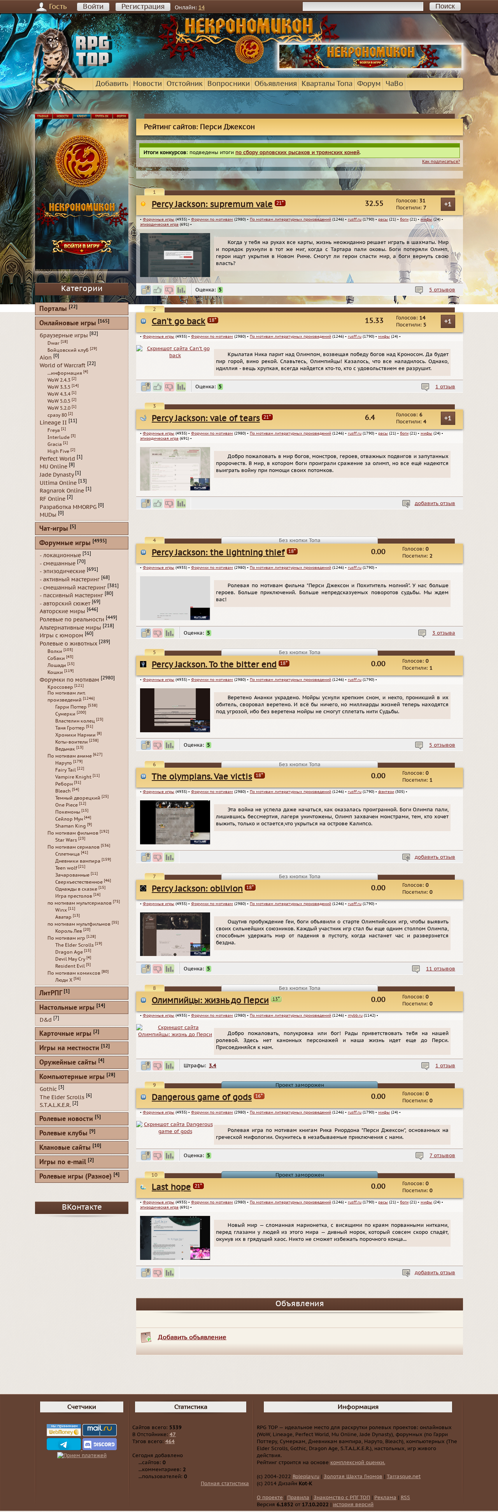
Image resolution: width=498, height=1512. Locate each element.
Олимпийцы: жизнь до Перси (210, 1000)
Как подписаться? (441, 161)
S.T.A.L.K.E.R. (55, 1105)
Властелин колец (75, 721)
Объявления (275, 84)
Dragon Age (69, 952)
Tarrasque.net (404, 1476)
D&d (46, 1020)
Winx (61, 910)
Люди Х (63, 980)
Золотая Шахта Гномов (353, 1476)
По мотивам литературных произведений (290, 219)
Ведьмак (65, 749)
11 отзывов (440, 969)
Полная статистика (225, 1483)
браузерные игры (64, 335)
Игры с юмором (61, 635)
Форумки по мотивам (212, 219)
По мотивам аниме (69, 756)
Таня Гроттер (70, 728)
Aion (46, 357)
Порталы (53, 309)
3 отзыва (443, 633)
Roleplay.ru (306, 1476)
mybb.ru (355, 1015)
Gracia (54, 444)
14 (201, 7)
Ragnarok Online (62, 491)
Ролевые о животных (68, 643)
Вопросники (228, 84)
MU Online (53, 466)
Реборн (64, 784)
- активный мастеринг (70, 579)
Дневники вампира (77, 861)
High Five (58, 451)
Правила (298, 1497)
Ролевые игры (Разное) (75, 1176)
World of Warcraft (63, 365)
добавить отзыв (435, 503)
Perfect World (57, 458)
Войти (93, 7)
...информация (64, 373)
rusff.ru (354, 219)
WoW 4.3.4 (58, 394)
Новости (147, 84)
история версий (353, 1504)
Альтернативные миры (70, 627)
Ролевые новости (66, 1119)
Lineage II (53, 422)
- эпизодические (62, 571)
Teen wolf (66, 868)
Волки (54, 651)
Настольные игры (67, 1007)
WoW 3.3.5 (58, 387)
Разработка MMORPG (68, 506)
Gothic (48, 1089)
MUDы (48, 515)
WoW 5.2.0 (58, 408)
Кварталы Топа (327, 84)
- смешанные (57, 563)
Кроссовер (60, 687)
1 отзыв (445, 387)
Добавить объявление (192, 1337)
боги (404, 219)
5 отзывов (442, 290)
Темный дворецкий (77, 798)
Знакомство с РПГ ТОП (342, 1497)
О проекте (270, 1497)
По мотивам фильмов (72, 833)
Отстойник (185, 84)
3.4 (212, 1066)
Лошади (56, 665)
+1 (448, 204)
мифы (426, 219)
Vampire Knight (73, 777)
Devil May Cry (70, 959)
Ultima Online (58, 482)
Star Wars (66, 840)
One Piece (66, 805)
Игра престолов (73, 896)
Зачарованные (72, 875)
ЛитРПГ (50, 993)
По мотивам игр (66, 938)
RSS (405, 1497)
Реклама (385, 1497)
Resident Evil (70, 966)
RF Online (52, 499)
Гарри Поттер (71, 707)
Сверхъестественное (79, 882)
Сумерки (65, 714)
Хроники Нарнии (75, 735)
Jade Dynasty (57, 475)
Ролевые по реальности (72, 619)
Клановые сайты (65, 1148)
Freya (53, 430)
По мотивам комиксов (73, 973)
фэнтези (386, 791)
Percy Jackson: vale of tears (206, 418)
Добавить (112, 84)
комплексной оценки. (357, 1462)
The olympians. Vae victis (202, 777)
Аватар (63, 917)
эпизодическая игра (159, 224)
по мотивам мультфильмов (78, 924)
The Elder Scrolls (74, 945)
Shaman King (70, 826)
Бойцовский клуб (68, 350)
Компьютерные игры (72, 1077)
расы (383, 219)
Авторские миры (62, 611)
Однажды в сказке (76, 889)
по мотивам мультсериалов (79, 903)
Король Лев (68, 931)
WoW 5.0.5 (58, 401)
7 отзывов (442, 1155)
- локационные (60, 555)
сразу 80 (57, 415)
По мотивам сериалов (73, 847)
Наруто (63, 763)
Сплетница (67, 854)
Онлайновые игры (67, 323)
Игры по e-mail (62, 1162)
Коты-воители (71, 742)
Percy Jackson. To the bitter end (214, 665)
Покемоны (67, 812)
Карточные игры (65, 1034)
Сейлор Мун (69, 819)
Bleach (63, 791)
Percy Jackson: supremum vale (212, 204)
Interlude (58, 437)
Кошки (55, 672)
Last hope (171, 1187)
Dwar (53, 343)
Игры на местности (69, 1048)
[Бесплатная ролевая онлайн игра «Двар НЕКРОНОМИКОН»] (370, 68)
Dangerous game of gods (202, 1097)
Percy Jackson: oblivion (197, 889)
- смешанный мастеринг (73, 587)
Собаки (56, 658)
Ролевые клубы (63, 1133)
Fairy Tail (65, 770)
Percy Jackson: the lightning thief (218, 553)
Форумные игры (158, 219)
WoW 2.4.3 (58, 380)
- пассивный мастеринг (71, 595)
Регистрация (143, 7)
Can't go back (178, 321)
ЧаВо (394, 84)
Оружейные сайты (67, 1062)
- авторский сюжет (65, 603)
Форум (369, 84)
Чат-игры (53, 528)
